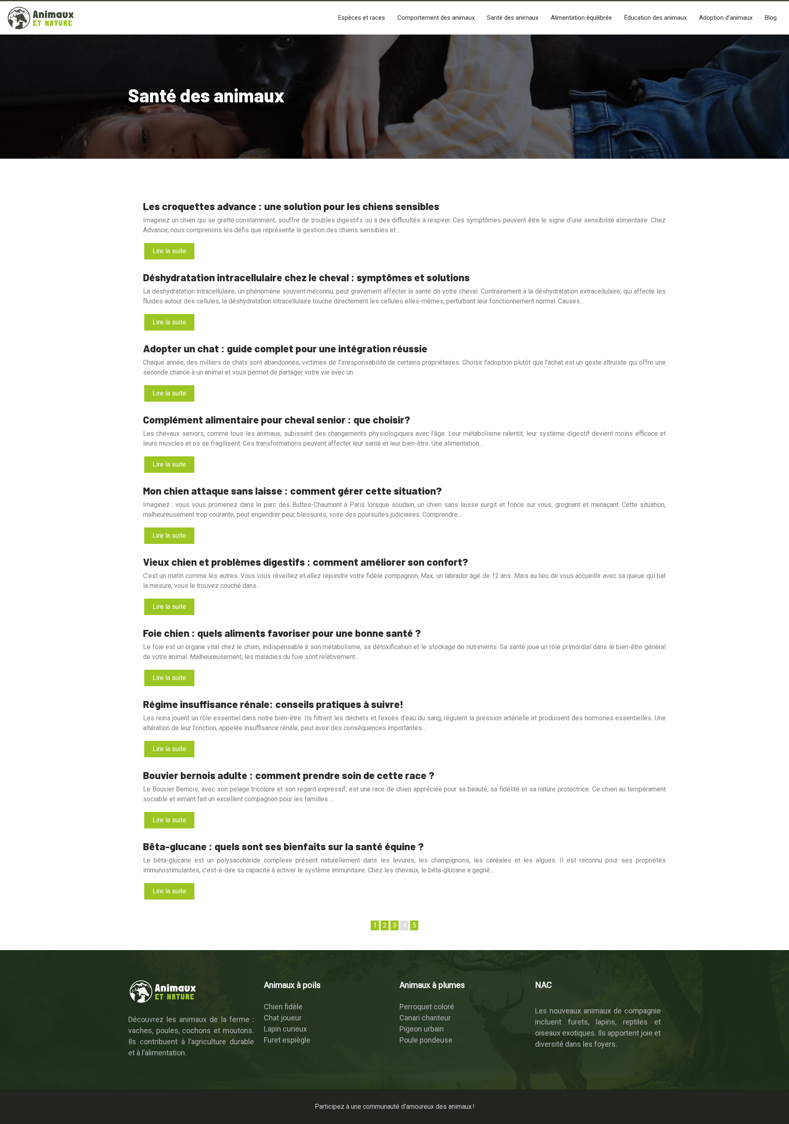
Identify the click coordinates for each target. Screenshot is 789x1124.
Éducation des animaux (655, 17)
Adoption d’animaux (725, 17)
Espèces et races (361, 17)
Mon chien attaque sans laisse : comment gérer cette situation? (292, 490)
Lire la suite (169, 251)
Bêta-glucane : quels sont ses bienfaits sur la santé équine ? (283, 846)
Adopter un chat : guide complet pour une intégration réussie (285, 348)
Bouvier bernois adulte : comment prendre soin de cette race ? (288, 775)
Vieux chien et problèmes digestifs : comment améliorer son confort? (305, 561)
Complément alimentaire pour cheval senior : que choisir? (276, 419)
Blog (771, 17)
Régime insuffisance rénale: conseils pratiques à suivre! (273, 704)
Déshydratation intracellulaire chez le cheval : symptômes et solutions (306, 277)
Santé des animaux (512, 17)
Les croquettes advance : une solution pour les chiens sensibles (291, 206)
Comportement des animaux (436, 17)
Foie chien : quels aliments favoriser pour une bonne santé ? (282, 633)
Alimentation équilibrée (581, 17)
